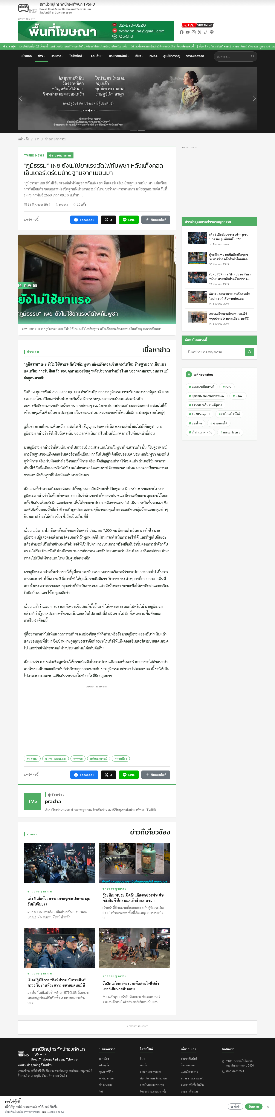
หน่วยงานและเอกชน (192, 1078)
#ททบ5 (78, 758)
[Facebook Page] (181, 32)
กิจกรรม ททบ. (188, 1065)
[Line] (212, 32)
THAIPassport (199, 414)
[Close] (268, 1107)
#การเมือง (121, 758)
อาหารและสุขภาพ (150, 1071)
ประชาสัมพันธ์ (189, 1058)
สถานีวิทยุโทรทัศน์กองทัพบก (67, 6)
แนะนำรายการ (189, 1071)
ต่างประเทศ (106, 1085)
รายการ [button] (56, 56)
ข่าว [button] (40, 56)
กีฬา (142, 1058)
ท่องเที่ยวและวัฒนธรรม (153, 1078)
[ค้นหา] (249, 352)
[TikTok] (206, 32)
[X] (200, 32)
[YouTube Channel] (187, 32)
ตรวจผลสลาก (195, 56)
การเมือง (104, 1058)
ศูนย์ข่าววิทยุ (171, 56)
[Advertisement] (97, 719)
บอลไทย (195, 423)
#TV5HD (32, 758)
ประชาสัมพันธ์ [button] (118, 56)
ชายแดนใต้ (218, 423)
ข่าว (37, 139)
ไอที (101, 1091)
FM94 (153, 56)
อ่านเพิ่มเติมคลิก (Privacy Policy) (23, 1111)
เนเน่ (227, 387)
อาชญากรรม (106, 1078)
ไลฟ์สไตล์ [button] (76, 56)
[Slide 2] (141, 130)
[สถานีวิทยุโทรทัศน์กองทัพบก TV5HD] (27, 8)
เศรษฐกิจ (104, 1065)
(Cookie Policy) (55, 1111)
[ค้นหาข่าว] (254, 56)
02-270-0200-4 (235, 1071)
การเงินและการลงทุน (152, 1085)
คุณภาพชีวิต (106, 1071)
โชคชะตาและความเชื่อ (153, 1091)
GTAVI (238, 396)
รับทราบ (254, 1106)
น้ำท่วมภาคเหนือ (200, 432)
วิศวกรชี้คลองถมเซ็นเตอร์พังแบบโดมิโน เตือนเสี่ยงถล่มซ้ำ (122, 46)
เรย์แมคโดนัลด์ (229, 414)
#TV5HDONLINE (55, 758)
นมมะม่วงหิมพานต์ (201, 387)
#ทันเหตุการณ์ (98, 758)
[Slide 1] (133, 130)
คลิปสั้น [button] (96, 56)
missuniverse (230, 432)
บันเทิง (143, 1065)
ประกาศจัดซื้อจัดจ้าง (192, 1085)
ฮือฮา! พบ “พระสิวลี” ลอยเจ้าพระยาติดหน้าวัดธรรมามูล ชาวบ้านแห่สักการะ (201, 46)
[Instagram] (194, 32)
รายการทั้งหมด (189, 1091)
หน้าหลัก (26, 56)
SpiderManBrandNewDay (206, 396)
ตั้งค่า (237, 1106)
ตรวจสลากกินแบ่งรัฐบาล (205, 405)
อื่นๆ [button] (138, 56)
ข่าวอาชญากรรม (55, 139)
